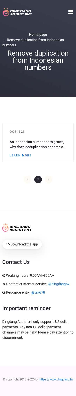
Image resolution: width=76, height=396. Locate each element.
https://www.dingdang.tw (56, 379)
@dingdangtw (59, 284)
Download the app (24, 244)
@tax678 (38, 292)
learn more (21, 155)
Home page (38, 34)
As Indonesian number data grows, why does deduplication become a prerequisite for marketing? (37, 145)
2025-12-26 (17, 131)
